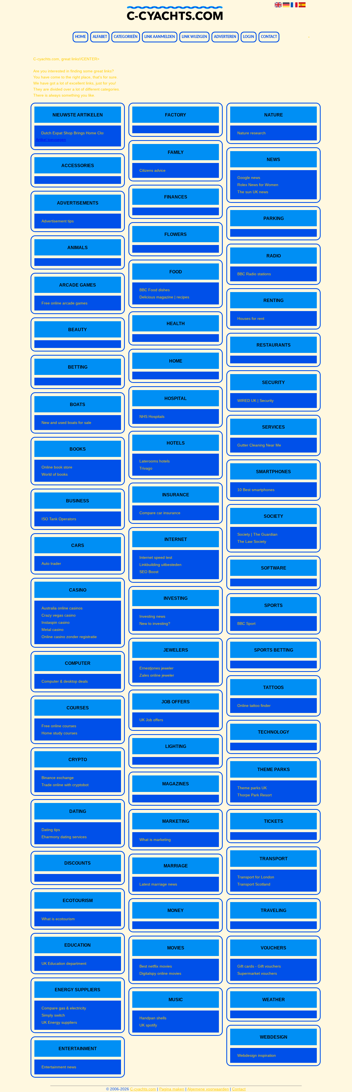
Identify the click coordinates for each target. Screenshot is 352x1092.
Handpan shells (152, 1018)
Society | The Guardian (257, 534)
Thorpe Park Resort (254, 795)
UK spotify (148, 1025)
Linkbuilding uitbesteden (160, 564)
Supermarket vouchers (257, 973)
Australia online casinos (62, 608)
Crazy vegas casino (59, 615)
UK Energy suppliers (59, 1022)
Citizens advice (152, 170)
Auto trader (51, 563)
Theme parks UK (252, 788)
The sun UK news (252, 192)
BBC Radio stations (254, 274)
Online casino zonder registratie (69, 636)
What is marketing (155, 839)
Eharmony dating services (64, 837)
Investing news (152, 616)
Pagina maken (171, 1089)
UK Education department (64, 963)
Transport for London (255, 877)
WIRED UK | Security (255, 400)
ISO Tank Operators (59, 519)
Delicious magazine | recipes (164, 297)
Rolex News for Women (257, 185)
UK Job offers (151, 720)
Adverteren (225, 37)
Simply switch (53, 1015)
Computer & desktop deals (65, 681)
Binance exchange (58, 777)
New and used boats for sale (66, 422)
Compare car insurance (159, 513)
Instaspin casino (56, 622)
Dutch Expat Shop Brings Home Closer (72, 133)
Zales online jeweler (156, 675)
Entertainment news (59, 1067)
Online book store (57, 467)
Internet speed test (155, 557)
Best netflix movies (155, 966)
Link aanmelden (159, 37)
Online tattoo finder (254, 705)
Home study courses (59, 733)
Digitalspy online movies (160, 973)
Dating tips (51, 829)
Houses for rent (250, 318)
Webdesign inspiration (256, 1055)
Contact (269, 37)
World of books (55, 474)
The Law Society (251, 541)
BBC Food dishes (154, 290)
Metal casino (53, 629)
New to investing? (154, 623)
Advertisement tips (58, 221)
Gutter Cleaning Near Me (259, 445)
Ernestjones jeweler (156, 668)
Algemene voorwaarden (208, 1089)
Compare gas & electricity (64, 1008)
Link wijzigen (194, 37)
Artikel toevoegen (51, 139)
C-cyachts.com (143, 1089)
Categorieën (126, 37)
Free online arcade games (64, 303)
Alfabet (100, 37)
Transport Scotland (253, 884)
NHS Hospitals (151, 416)
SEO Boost (148, 572)
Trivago (145, 468)
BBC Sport (246, 623)
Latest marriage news (158, 884)
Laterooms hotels (154, 461)
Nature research (251, 133)
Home (80, 37)
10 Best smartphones (255, 490)
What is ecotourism (58, 919)
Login (248, 37)
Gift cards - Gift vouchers (259, 966)
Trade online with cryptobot (65, 785)
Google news (248, 177)
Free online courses (59, 726)
